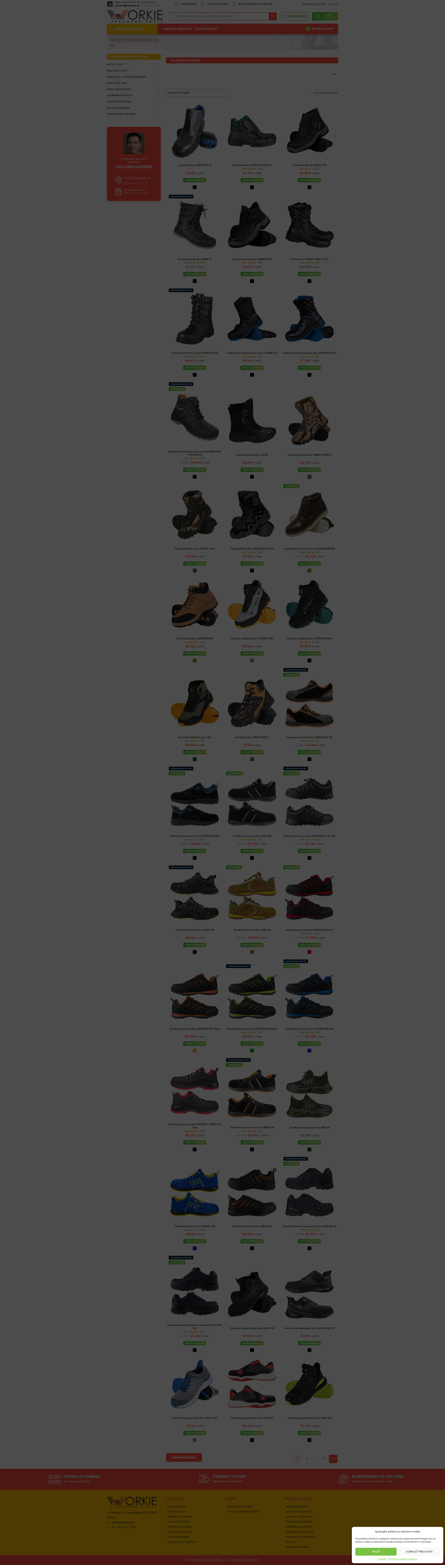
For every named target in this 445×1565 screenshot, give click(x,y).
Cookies (382, 1559)
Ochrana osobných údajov (402, 1559)
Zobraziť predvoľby (419, 1551)
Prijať (376, 1551)
